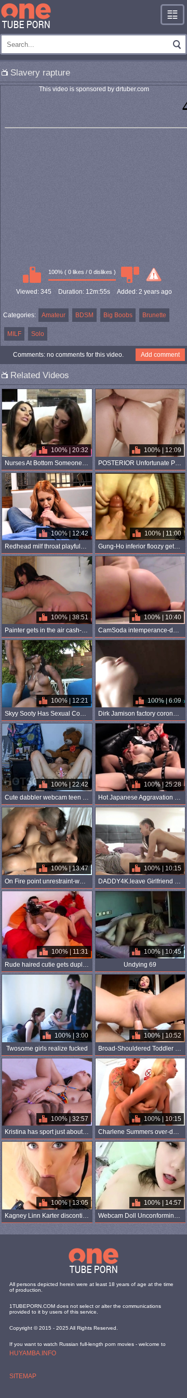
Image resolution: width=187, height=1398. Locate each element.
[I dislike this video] (130, 274)
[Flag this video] (154, 274)
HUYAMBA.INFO (32, 1353)
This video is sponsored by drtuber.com (94, 89)
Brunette (154, 315)
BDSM (84, 315)
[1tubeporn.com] (26, 16)
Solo (37, 334)
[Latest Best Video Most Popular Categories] (172, 14)
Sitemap (22, 1376)
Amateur (53, 315)
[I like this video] (32, 274)
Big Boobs (117, 315)
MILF (14, 334)
